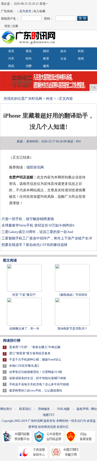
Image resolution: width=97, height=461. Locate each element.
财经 (46, 51)
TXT (51, 415)
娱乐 (63, 51)
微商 (46, 66)
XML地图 (63, 409)
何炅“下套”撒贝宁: (24, 294)
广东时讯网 (33, 98)
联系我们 (25, 409)
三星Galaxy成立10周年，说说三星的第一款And (37, 232)
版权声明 (83, 409)
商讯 (11, 66)
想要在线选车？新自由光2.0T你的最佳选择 (34, 245)
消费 (29, 66)
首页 (11, 51)
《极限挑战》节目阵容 (72, 294)
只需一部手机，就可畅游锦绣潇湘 (27, 219)
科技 (81, 51)
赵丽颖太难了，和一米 (24, 328)
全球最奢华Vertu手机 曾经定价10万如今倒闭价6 (37, 225)
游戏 (81, 58)
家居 (46, 58)
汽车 (11, 58)
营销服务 (44, 409)
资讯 (29, 51)
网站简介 (6, 409)
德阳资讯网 (35, 167)
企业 (63, 58)
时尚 (29, 58)
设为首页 (25, 11)
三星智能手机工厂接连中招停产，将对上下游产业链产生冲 (46, 238)
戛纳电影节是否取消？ (72, 328)
